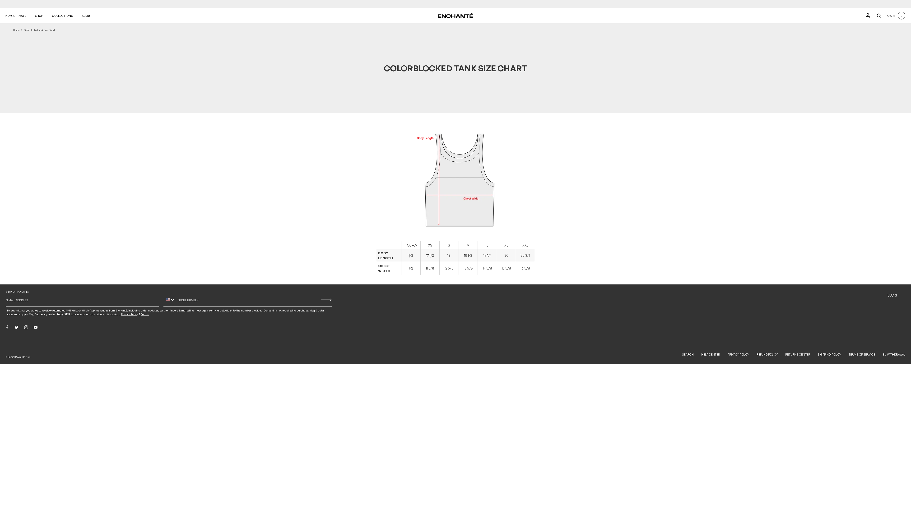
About (87, 16)
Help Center (710, 354)
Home (16, 30)
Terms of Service (862, 354)
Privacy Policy (738, 354)
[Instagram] (26, 327)
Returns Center (797, 354)
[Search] (879, 15)
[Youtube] (35, 327)
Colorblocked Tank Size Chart (39, 30)
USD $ (892, 295)
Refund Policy (767, 354)
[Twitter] (16, 327)
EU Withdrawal (894, 354)
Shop (39, 16)
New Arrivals (15, 16)
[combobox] (169, 300)
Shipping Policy (829, 354)
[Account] (868, 15)
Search (688, 354)
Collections (62, 16)
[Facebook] (7, 327)
